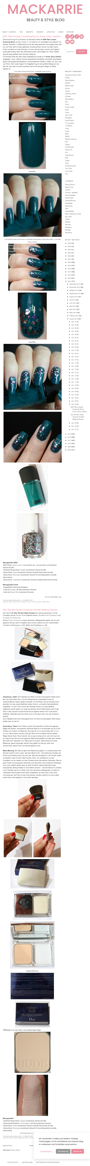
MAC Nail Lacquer (20, 601)
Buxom (67, 88)
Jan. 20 (74, 353)
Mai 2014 (72, 306)
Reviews (32, 1138)
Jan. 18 (74, 360)
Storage (67, 230)
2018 (69, 268)
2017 (69, 272)
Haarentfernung (70, 200)
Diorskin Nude (20, 615)
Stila (66, 158)
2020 (69, 262)
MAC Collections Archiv (73, 214)
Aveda (67, 77)
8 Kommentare (27, 600)
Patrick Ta (68, 150)
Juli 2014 (72, 300)
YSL (66, 174)
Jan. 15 (74, 369)
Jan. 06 (74, 398)
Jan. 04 (74, 404)
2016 (69, 275)
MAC (10, 601)
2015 (69, 278)
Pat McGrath (69, 147)
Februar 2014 (74, 316)
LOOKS (60, 32)
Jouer (67, 128)
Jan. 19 (74, 356)
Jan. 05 (74, 401)
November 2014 (75, 287)
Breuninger (16, 575)
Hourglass (68, 118)
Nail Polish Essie (34, 601)
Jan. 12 (74, 379)
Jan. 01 (74, 429)
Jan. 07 (74, 394)
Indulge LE (24, 42)
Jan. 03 (74, 423)
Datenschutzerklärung (48, 1162)
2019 (69, 265)
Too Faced (68, 171)
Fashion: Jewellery (71, 192)
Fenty (67, 110)
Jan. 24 (74, 341)
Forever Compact (14, 620)
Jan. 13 (74, 375)
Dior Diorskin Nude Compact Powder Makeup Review (30, 609)
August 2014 (74, 296)
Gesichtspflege (70, 195)
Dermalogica (69, 99)
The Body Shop (70, 166)
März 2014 (73, 312)
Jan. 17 (74, 363)
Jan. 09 (74, 388)
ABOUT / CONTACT (9, 32)
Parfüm (67, 219)
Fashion (68, 190)
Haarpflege (68, 203)
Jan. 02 (74, 426)
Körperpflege (69, 211)
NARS (67, 136)
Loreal (67, 131)
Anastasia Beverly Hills (73, 75)
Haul (66, 208)
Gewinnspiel (69, 198)
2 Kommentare (27, 1136)
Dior (11, 1138)
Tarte (67, 163)
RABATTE (29, 32)
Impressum (27, 1162)
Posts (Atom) (15, 1150)
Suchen (81, 52)
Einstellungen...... (47, 1151)
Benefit (67, 83)
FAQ (21, 32)
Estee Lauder (69, 107)
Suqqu (67, 160)
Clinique (68, 96)
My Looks (68, 216)
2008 (69, 450)
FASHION (40, 32)
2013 (69, 434)
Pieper (14, 572)
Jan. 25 (74, 337)
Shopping (68, 227)
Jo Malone (68, 125)
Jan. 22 (74, 347)
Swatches (46, 601)
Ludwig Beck (17, 580)
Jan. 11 (74, 382)
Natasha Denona (70, 139)
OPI (66, 142)
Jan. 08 (74, 391)
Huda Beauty (69, 120)
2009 (69, 446)
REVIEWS (70, 32)
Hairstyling (68, 206)
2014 (69, 281)
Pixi (66, 152)
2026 (69, 243)
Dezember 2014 (75, 284)
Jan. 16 (74, 366)
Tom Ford (68, 168)
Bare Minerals (70, 80)
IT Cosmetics (69, 123)
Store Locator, (18, 565)
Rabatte (67, 222)
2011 (69, 440)
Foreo (67, 112)
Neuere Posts (7, 1145)
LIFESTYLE (51, 32)
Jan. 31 (74, 322)
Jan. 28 (74, 331)
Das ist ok (78, 1151)
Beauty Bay (14, 592)
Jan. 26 (74, 334)
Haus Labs (68, 115)
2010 (69, 443)
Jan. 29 (74, 328)
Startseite (32, 1145)
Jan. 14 (74, 372)
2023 (69, 253)
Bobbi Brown (69, 85)
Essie (67, 104)
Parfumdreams (25, 1123)
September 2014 (75, 293)
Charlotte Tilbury (70, 93)
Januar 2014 (73, 319)
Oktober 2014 (74, 290)
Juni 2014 (73, 303)
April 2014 (73, 309)
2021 (69, 259)
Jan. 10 (74, 385)
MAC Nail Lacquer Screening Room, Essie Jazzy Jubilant (32, 36)
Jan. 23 (74, 344)
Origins (67, 144)
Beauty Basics (70, 184)
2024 (69, 249)
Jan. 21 (74, 350)
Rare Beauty (69, 155)
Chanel (67, 91)
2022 (69, 256)
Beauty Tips (69, 187)
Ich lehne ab (63, 1151)
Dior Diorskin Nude (21, 1138)
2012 (69, 437)
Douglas (23, 570)
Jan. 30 (74, 325)
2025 (69, 246)
